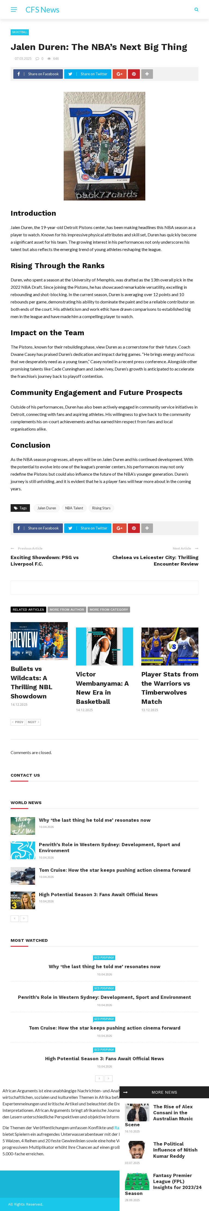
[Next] (24, 918)
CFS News (42, 9)
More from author (67, 609)
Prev (19, 722)
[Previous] (15, 918)
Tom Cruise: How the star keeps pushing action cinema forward (114, 870)
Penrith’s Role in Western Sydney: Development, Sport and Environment (104, 997)
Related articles (28, 609)
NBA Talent (74, 508)
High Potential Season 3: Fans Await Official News (98, 894)
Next (32, 722)
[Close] (125, 1092)
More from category (109, 609)
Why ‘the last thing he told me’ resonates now (94, 820)
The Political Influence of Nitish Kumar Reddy (175, 1150)
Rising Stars (101, 508)
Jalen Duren (46, 508)
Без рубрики (104, 957)
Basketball (19, 32)
